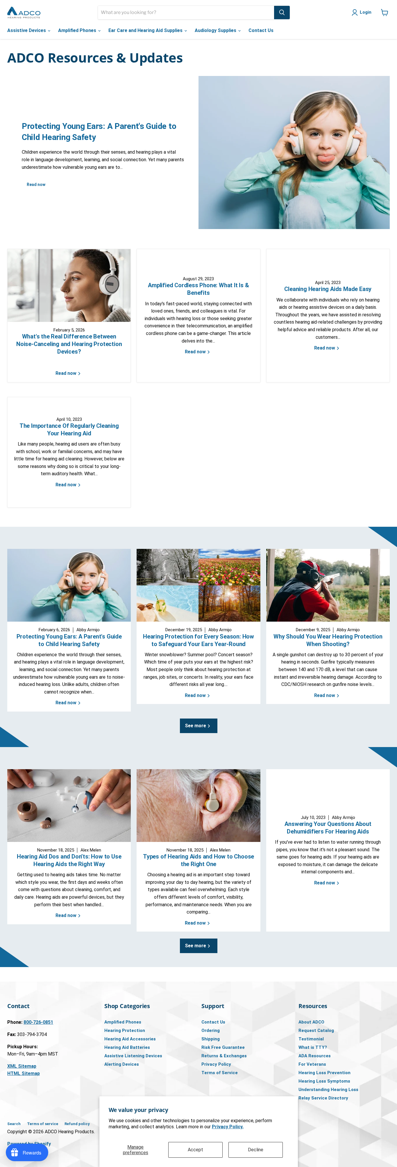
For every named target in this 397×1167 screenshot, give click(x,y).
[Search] (282, 12)
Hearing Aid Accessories (130, 1039)
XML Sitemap (21, 1066)
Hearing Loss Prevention (324, 1072)
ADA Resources (314, 1055)
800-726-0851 (38, 1022)
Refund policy (77, 1124)
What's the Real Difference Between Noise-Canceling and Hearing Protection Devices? (69, 344)
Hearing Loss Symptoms (324, 1081)
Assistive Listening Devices (133, 1055)
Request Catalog (316, 1030)
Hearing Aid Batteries (127, 1047)
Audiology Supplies (216, 30)
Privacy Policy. (228, 1126)
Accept (195, 1149)
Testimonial (311, 1039)
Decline (255, 1149)
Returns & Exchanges (224, 1055)
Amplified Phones (77, 30)
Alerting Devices (121, 1064)
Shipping (210, 1039)
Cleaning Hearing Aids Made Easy (327, 288)
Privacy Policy (216, 1064)
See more (196, 725)
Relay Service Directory (323, 1098)
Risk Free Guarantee (223, 1047)
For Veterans (312, 1064)
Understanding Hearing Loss (328, 1089)
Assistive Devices (27, 30)
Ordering (210, 1030)
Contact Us (260, 30)
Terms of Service (219, 1072)
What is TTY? (312, 1047)
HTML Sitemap (23, 1073)
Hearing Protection (124, 1030)
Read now (36, 184)
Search (14, 1124)
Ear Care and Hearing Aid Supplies (146, 30)
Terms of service (42, 1124)
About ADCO (311, 1022)
